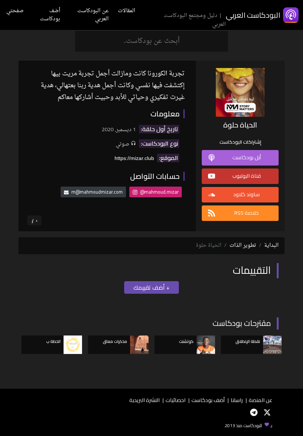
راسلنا (237, 400)
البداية (271, 246)
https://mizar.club (134, 158)
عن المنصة (260, 400)
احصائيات (175, 400)
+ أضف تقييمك (151, 287)
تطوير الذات (242, 246)
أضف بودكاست (50, 15)
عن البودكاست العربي (93, 15)
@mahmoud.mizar (158, 191)
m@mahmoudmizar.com (97, 191)
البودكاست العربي (253, 15)
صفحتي (15, 11)
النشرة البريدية (144, 400)
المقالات (126, 11)
